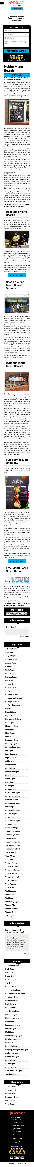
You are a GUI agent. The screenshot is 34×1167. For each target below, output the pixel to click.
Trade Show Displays (13, 842)
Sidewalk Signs (11, 824)
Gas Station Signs (12, 1011)
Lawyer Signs (10, 1029)
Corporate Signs (11, 997)
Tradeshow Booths (12, 845)
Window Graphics (12, 909)
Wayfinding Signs (12, 902)
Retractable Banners (13, 810)
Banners (8, 666)
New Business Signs (13, 1039)
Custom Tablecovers (13, 705)
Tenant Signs (10, 838)
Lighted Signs (10, 758)
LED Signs (9, 751)
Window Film (10, 905)
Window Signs (10, 912)
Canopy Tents (10, 687)
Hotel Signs (10, 1022)
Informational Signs (13, 747)
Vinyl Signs (9, 1104)
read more (11, 632)
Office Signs (10, 779)
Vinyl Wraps (9, 887)
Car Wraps (9, 691)
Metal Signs (10, 768)
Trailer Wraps (10, 852)
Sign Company (17, 1131)
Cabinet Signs (10, 684)
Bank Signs (9, 969)
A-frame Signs (11, 649)
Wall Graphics (10, 891)
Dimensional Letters (13, 719)
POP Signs (9, 782)
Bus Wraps (9, 680)
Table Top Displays (12, 831)
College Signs (10, 986)
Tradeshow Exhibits (13, 849)
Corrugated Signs (12, 702)
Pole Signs (9, 786)
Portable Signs (11, 789)
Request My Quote (16, 51)
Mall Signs (9, 1032)
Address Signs (11, 659)
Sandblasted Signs (12, 821)
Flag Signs (9, 730)
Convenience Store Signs (15, 994)
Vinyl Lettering (11, 880)
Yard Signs (9, 915)
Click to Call (17, 8)
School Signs (10, 1067)
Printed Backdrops (12, 796)
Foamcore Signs (11, 740)
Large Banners (11, 754)
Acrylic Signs (10, 656)
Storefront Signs (12, 828)
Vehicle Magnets (12, 873)
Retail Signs (10, 1060)
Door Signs (9, 723)
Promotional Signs (12, 803)
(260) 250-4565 (17, 5)
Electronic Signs (11, 726)
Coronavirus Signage (13, 698)
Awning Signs (10, 663)
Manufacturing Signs (13, 1036)
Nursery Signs (10, 1043)
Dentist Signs (10, 1004)
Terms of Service (17, 1138)
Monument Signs (12, 772)
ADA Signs (9, 652)
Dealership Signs (11, 1000)
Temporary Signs (12, 835)
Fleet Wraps (10, 733)
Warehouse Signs (12, 1074)
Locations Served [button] (16, 1146)
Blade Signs (10, 670)
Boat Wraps (9, 673)
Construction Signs (12, 990)
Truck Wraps (10, 856)
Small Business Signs (13, 1071)
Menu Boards (10, 765)
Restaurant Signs (12, 1057)
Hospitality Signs (12, 1018)
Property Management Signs (16, 1050)
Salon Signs (10, 1064)
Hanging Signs (11, 744)
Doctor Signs (10, 1007)
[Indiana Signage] (17, 1113)
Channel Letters (11, 694)
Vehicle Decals (11, 863)
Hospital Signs (11, 1015)
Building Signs (11, 677)
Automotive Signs (12, 965)
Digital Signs (10, 715)
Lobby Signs (10, 761)
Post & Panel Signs (12, 793)
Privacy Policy (17, 1135)
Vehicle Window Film (13, 877)
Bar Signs (9, 972)
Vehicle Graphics (12, 866)
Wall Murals (9, 894)
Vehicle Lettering (12, 870)
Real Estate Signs (12, 1053)
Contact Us (17, 1142)
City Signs (9, 983)
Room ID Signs (11, 814)
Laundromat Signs (12, 1025)
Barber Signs (10, 976)
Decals (8, 709)
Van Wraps (9, 859)
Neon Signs (9, 775)
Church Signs (10, 979)
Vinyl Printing (10, 884)
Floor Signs (9, 737)
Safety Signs (10, 817)
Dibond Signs (10, 712)
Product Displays (12, 800)
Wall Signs (9, 898)
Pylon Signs (10, 807)
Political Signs (11, 1046)
